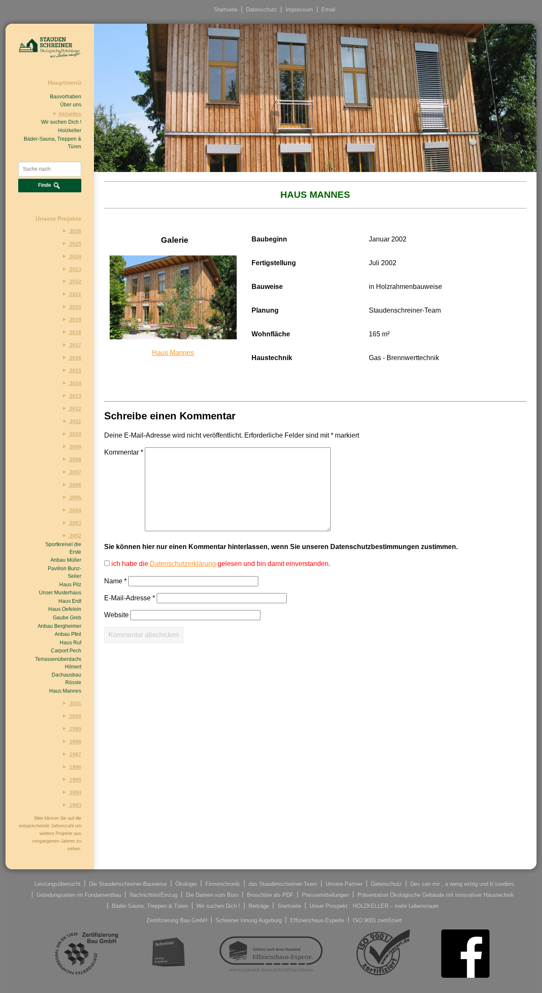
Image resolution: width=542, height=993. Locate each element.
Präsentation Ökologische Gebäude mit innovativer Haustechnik (435, 894)
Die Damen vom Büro (212, 894)
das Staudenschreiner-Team (283, 883)
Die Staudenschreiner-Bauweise (128, 883)
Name (115, 581)
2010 (74, 434)
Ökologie (186, 883)
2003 (74, 523)
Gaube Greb (67, 618)
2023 (74, 269)
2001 (74, 704)
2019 (74, 320)
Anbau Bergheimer (59, 626)
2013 (74, 396)
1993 (74, 805)
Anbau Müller (65, 560)
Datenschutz (261, 9)
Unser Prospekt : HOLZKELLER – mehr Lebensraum (374, 905)
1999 (74, 729)
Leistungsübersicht (57, 883)
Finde (45, 185)
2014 (74, 383)
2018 (74, 333)
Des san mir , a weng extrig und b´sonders (462, 883)
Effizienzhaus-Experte (317, 920)
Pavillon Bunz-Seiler (64, 572)
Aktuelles (69, 114)
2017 (74, 345)
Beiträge (259, 905)
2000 (74, 716)
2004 (74, 510)
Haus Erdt (69, 601)
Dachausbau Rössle (66, 678)
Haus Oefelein (64, 609)
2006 (74, 485)
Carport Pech (66, 651)
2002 (74, 536)
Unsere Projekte (58, 218)
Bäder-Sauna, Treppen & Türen (52, 143)
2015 (74, 371)
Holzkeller (69, 130)
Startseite (226, 9)
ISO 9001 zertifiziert (377, 920)
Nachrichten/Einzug (153, 894)
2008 (74, 460)
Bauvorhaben (65, 97)
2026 (74, 231)
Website (116, 615)
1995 (74, 780)
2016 (74, 358)
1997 (74, 754)
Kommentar (123, 452)
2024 (74, 257)
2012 (74, 409)
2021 (74, 294)
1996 (74, 767)
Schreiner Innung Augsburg (249, 920)
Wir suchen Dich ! (61, 122)
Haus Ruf (70, 643)
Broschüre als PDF (270, 894)
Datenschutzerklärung (183, 563)
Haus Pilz (70, 585)
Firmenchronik (222, 883)
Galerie (174, 240)
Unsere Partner (344, 883)
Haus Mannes (65, 691)
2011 (75, 421)
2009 (74, 447)
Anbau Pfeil (68, 634)
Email (328, 9)
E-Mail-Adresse (129, 598)
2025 (74, 244)
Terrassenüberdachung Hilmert (58, 663)
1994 (74, 793)
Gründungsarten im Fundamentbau (78, 894)
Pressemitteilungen (325, 894)
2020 (74, 307)
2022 (74, 282)
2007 (74, 472)
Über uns (70, 105)
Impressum (299, 9)
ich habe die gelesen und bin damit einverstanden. (220, 563)
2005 (74, 498)
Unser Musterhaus (60, 593)
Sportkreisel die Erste (63, 548)
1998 (74, 742)
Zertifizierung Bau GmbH (177, 920)
